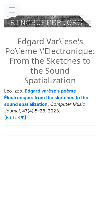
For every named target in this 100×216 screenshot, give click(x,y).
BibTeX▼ (15, 117)
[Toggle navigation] (12, 10)
